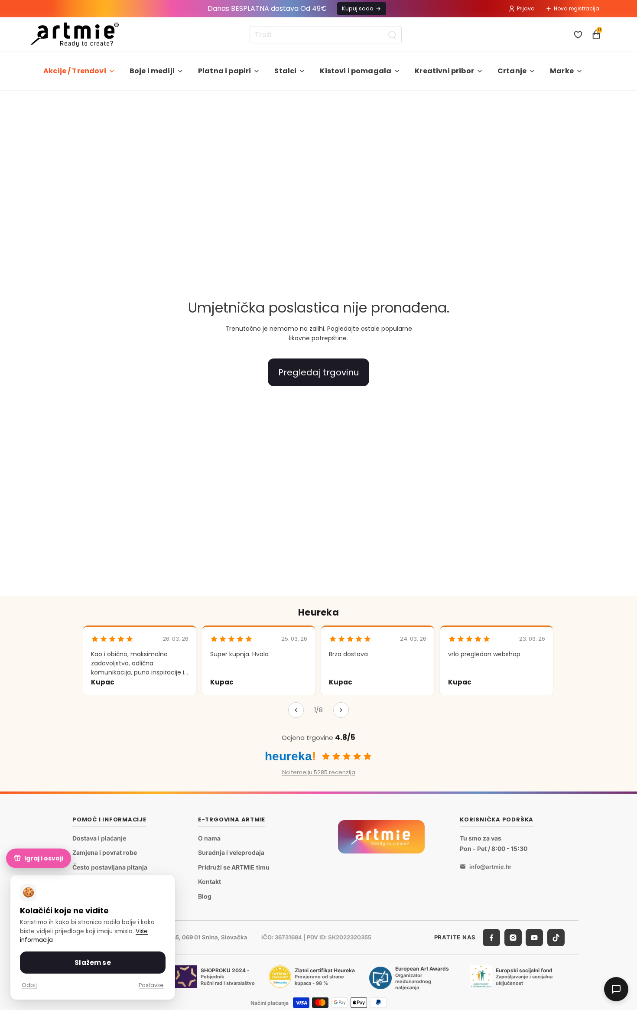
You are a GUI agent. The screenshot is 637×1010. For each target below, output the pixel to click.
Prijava (526, 8)
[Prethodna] (296, 710)
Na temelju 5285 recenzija (318, 772)
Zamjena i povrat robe (104, 852)
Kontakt (209, 881)
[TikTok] (556, 937)
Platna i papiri (224, 71)
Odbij (29, 985)
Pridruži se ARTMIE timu (234, 866)
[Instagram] (513, 937)
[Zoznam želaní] (578, 34)
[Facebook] (491, 937)
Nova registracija (576, 8)
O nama (209, 837)
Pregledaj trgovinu (318, 372)
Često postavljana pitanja (109, 866)
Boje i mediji (152, 71)
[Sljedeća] (341, 710)
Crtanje (511, 71)
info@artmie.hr (490, 866)
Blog (204, 896)
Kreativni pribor (444, 71)
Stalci (285, 71)
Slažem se (92, 962)
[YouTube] (534, 937)
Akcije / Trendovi (74, 71)
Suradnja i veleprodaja (231, 852)
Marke (562, 71)
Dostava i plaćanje (99, 837)
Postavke (151, 985)
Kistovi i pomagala (355, 71)
